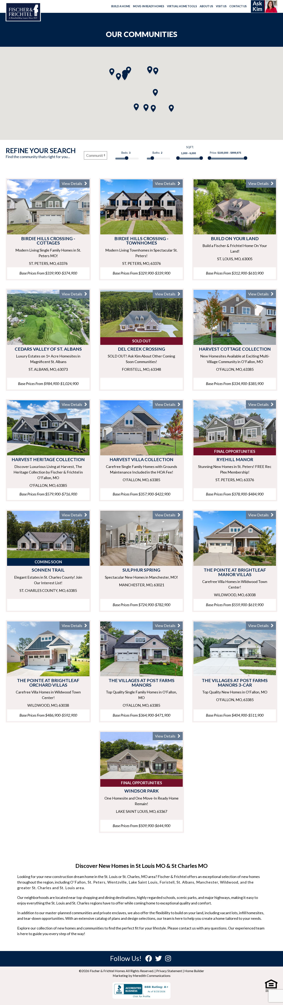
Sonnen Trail (48, 570)
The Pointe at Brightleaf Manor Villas (235, 572)
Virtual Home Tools (182, 6)
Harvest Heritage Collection (48, 459)
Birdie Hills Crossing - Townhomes (141, 241)
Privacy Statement (169, 971)
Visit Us (221, 6)
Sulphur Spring (141, 570)
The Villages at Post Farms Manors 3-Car (235, 683)
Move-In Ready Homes (148, 6)
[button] (149, 70)
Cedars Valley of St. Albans (48, 349)
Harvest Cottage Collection (235, 349)
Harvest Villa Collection (141, 459)
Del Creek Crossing (141, 349)
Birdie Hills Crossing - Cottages (48, 241)
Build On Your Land (235, 238)
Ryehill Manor (234, 459)
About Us (206, 6)
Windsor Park (141, 791)
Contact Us (238, 6)
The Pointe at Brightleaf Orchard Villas (48, 683)
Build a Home (120, 6)
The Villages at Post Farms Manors (141, 683)
